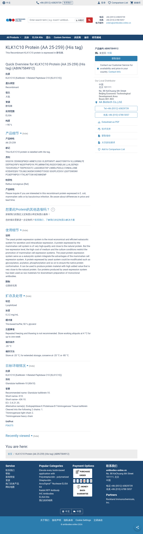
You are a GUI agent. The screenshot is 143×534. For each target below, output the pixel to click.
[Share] (137, 527)
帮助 (8, 473)
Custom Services (62, 37)
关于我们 (44, 520)
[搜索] (89, 20)
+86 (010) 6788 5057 (121, 489)
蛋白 (48, 37)
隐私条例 (68, 520)
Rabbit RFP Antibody (49, 490)
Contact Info (115, 72)
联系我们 (68, 3)
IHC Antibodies (46, 493)
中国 (109, 53)
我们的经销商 (46, 500)
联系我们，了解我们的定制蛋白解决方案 (55, 220)
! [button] (53, 209)
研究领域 (96, 37)
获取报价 (116, 58)
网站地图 (10, 487)
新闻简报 (10, 477)
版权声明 (56, 520)
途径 (86, 37)
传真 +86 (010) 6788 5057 (116, 115)
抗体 (26, 37)
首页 (10, 454)
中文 (8, 2)
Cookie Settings (83, 520)
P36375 (9, 425)
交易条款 (98, 520)
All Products (13, 37)
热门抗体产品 (12, 483)
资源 (8, 480)
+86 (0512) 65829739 (50, 2)
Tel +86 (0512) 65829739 (116, 108)
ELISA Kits (37, 37)
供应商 (77, 37)
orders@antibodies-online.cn (118, 23)
